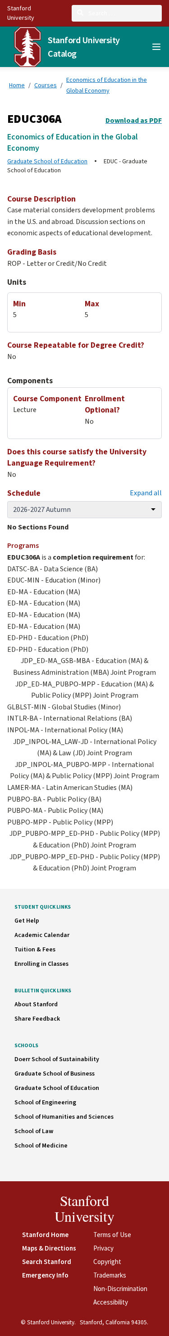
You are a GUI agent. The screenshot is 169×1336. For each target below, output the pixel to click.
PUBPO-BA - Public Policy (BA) (54, 799)
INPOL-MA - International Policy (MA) (65, 730)
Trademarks (109, 1275)
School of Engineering (45, 1102)
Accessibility (110, 1302)
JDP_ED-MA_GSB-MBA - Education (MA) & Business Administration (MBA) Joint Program (84, 666)
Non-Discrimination (120, 1288)
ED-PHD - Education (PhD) (47, 638)
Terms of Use (112, 1234)
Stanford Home (45, 1234)
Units (16, 282)
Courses (45, 85)
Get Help (26, 920)
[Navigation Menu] (156, 47)
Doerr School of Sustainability (56, 1059)
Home (17, 85)
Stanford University (84, 1208)
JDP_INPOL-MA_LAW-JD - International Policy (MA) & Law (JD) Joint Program (84, 747)
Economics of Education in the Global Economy (106, 85)
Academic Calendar (41, 935)
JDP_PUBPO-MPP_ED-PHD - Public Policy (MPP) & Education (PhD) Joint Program (84, 839)
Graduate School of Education (47, 161)
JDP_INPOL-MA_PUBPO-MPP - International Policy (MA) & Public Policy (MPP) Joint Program (84, 770)
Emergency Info (45, 1275)
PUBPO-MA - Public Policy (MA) (55, 811)
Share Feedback (37, 1018)
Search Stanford (46, 1261)
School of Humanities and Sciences (64, 1116)
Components (30, 380)
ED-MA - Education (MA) (43, 592)
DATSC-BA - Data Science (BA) (52, 569)
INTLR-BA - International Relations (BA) (69, 718)
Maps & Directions (49, 1248)
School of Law (33, 1131)
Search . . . (101, 13)
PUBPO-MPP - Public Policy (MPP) (60, 822)
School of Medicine (41, 1145)
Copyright (107, 1261)
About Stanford (36, 1004)
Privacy (103, 1248)
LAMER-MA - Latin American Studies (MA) (69, 788)
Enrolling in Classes (41, 963)
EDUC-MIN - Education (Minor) (53, 580)
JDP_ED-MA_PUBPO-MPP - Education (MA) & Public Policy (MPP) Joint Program (84, 690)
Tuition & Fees (34, 949)
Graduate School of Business (54, 1073)
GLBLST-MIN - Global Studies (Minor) (64, 707)
